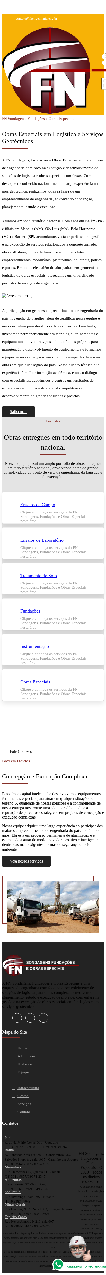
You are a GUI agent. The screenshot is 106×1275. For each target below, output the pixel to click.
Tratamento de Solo (38, 575)
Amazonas (13, 1179)
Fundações (30, 611)
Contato (23, 1112)
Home (22, 1048)
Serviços (24, 1104)
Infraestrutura (28, 1088)
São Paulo (13, 1192)
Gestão (23, 1096)
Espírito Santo (16, 1217)
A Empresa (26, 1056)
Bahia (9, 1150)
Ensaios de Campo (37, 504)
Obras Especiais (35, 681)
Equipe (23, 1072)
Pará (8, 1138)
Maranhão (13, 1167)
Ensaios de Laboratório (42, 540)
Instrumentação (34, 646)
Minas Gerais (15, 1204)
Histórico (24, 1064)
